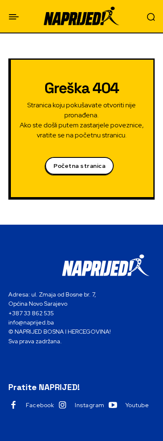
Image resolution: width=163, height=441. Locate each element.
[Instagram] (62, 405)
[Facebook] (13, 405)
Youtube (137, 405)
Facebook (40, 405)
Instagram (89, 405)
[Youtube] (112, 405)
